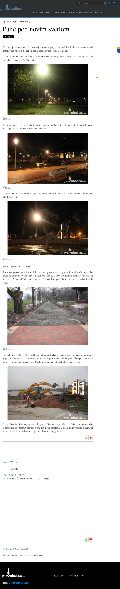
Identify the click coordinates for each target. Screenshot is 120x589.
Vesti (48, 12)
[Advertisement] (25, 450)
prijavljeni (17, 554)
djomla (7, 21)
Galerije (72, 12)
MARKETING (77, 575)
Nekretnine (85, 12)
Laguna (98, 12)
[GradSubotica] (13, 9)
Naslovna (38, 12)
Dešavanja (59, 12)
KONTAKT (59, 575)
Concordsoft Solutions (19, 582)
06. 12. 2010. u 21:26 (14, 475)
